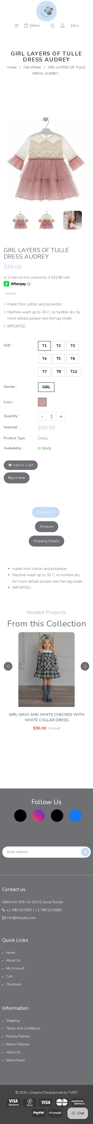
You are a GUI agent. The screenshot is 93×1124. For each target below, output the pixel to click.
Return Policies (17, 1044)
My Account (15, 968)
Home (12, 67)
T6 (72, 358)
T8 (58, 371)
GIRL (46, 387)
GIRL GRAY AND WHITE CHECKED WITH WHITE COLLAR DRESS (46, 717)
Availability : (13, 448)
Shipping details (46, 541)
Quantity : (11, 416)
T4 (44, 358)
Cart (9, 976)
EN (75, 26)
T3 (72, 345)
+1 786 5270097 (19, 910)
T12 (73, 371)
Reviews (46, 526)
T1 (44, 345)
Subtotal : (11, 427)
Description (46, 512)
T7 (44, 371)
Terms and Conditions (23, 1028)
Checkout (13, 984)
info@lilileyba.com (21, 917)
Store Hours (15, 1060)
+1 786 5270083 (48, 910)
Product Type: (15, 438)
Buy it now (16, 477)
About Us (13, 960)
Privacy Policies (18, 1036)
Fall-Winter (32, 67)
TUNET (73, 1092)
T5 (58, 358)
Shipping (13, 1020)
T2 (58, 345)
